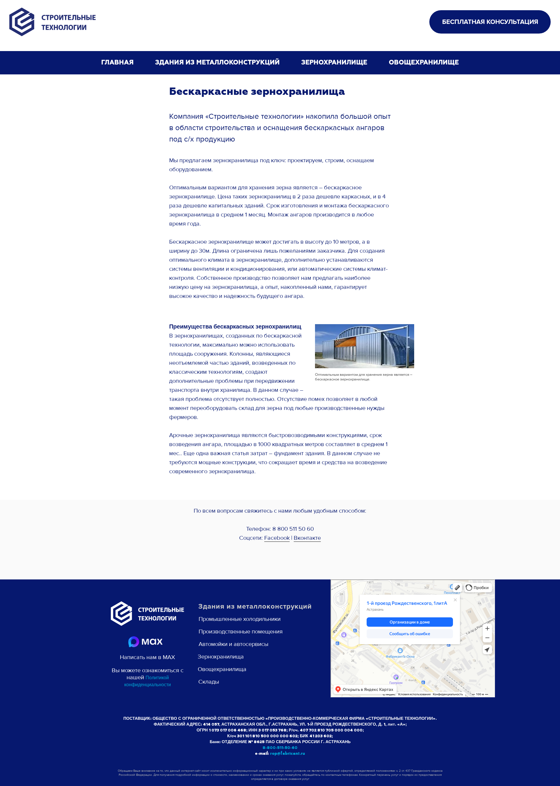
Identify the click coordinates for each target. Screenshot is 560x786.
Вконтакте (307, 538)
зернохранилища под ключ (249, 160)
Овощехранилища (222, 669)
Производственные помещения (241, 631)
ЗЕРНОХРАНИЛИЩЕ (334, 63)
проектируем (305, 160)
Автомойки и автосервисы (233, 644)
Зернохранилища (221, 656)
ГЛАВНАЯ (117, 63)
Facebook (277, 538)
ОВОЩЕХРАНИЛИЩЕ (424, 63)
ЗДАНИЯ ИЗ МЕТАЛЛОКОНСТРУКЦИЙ (217, 63)
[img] (145, 641)
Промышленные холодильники (240, 619)
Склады (208, 681)
